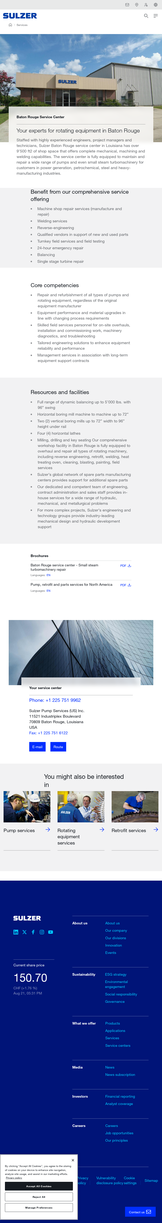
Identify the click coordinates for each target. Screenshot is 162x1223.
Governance (115, 1001)
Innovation (113, 945)
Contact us (137, 1212)
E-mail (37, 747)
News (109, 1067)
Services (22, 25)
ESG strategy (115, 974)
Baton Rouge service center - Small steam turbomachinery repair (78, 567)
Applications (115, 1030)
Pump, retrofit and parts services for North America (78, 584)
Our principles (116, 1140)
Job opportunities (119, 1133)
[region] (39, 1187)
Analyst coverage (119, 1103)
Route (58, 747)
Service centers (117, 1045)
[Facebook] (33, 933)
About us (112, 923)
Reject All (39, 1196)
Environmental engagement (116, 984)
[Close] (73, 1160)
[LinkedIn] (15, 933)
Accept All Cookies (39, 1186)
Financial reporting (120, 1096)
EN (48, 575)
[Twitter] (24, 933)
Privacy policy (14, 1177)
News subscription (120, 1074)
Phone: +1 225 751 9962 (55, 700)
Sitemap (151, 1180)
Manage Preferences (39, 1207)
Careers (111, 1125)
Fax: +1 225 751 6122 (48, 733)
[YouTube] (50, 933)
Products (112, 1023)
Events (110, 952)
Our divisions (115, 938)
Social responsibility (121, 994)
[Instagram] (42, 933)
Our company (116, 930)
